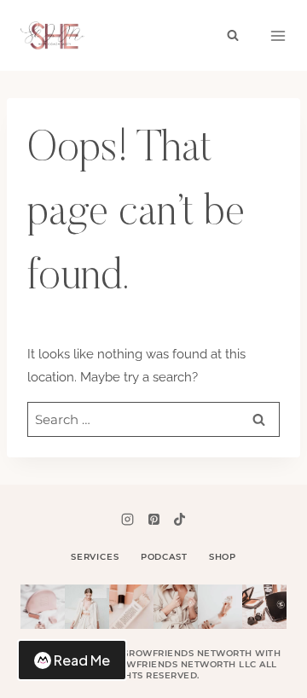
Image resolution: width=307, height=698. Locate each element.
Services (95, 556)
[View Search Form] (233, 36)
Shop (222, 556)
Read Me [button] (82, 660)
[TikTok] (179, 519)
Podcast (164, 556)
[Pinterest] (153, 519)
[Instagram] (128, 519)
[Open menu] (278, 35)
